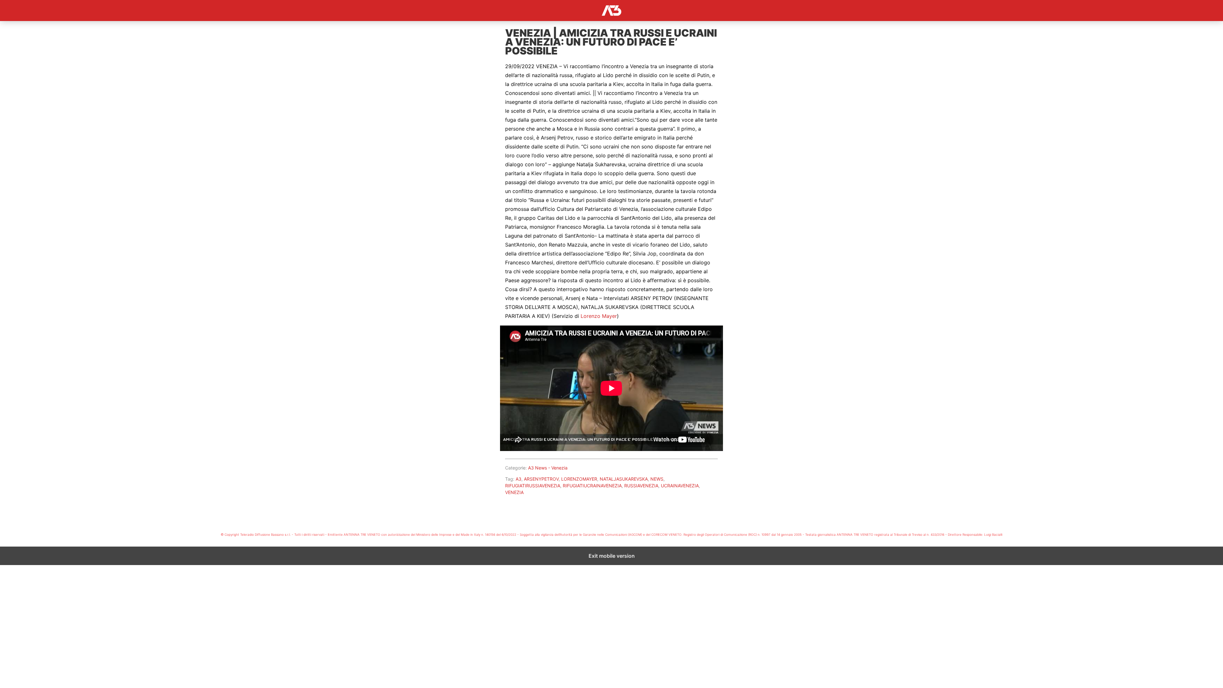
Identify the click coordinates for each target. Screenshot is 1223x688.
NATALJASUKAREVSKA (624, 479)
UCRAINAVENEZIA (680, 485)
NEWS (656, 479)
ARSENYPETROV (541, 479)
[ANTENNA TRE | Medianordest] (611, 10)
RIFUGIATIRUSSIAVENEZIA (532, 485)
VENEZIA (514, 492)
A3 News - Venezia (548, 467)
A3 (518, 479)
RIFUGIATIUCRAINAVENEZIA (592, 485)
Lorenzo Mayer (599, 316)
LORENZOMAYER (579, 479)
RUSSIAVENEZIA (641, 485)
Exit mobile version (612, 556)
